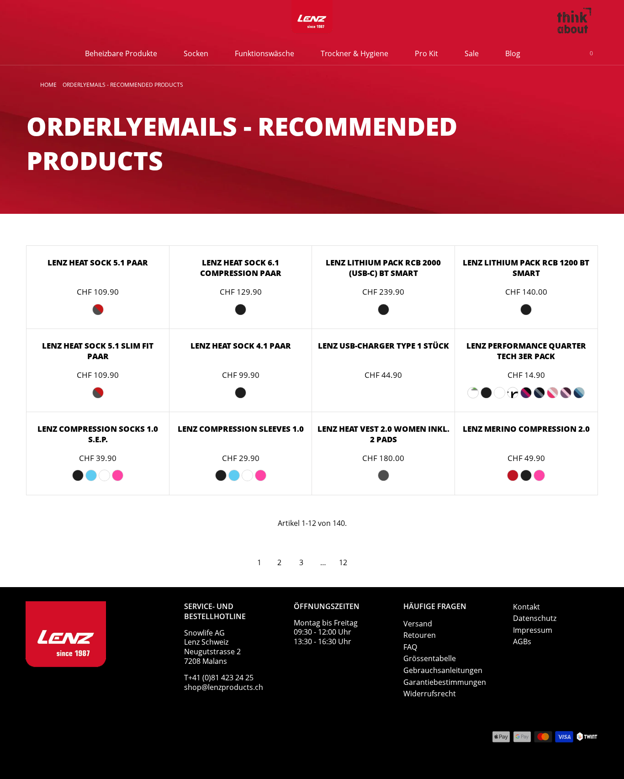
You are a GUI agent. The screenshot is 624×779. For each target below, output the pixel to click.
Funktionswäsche (264, 53)
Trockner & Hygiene (354, 53)
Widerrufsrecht (429, 694)
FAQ (410, 647)
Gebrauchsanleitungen (442, 670)
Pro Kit (426, 53)
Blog (512, 53)
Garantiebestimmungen (444, 682)
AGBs (522, 641)
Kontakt (526, 607)
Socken (196, 53)
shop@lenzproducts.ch (223, 687)
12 (343, 562)
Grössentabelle (429, 658)
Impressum (532, 630)
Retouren (419, 635)
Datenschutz (534, 618)
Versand (417, 624)
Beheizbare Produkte (121, 53)
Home (48, 85)
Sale (472, 53)
